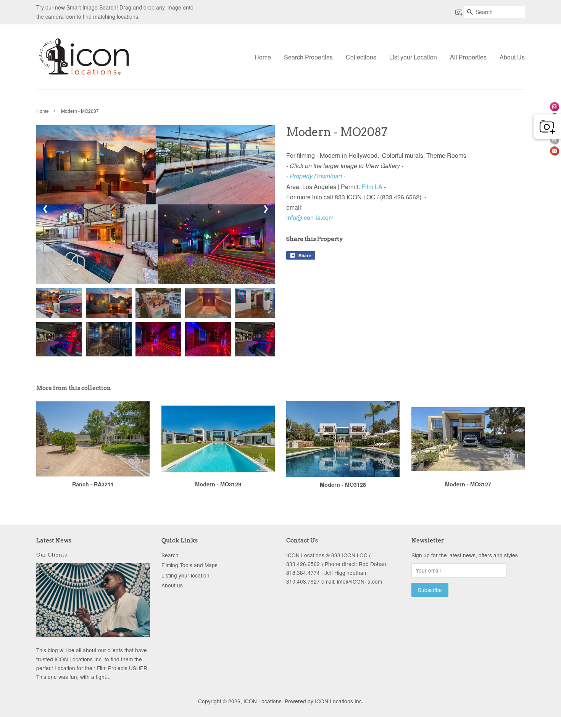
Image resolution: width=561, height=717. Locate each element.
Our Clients (51, 555)
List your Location (413, 57)
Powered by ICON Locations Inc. (324, 701)
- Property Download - (315, 176)
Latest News (53, 540)
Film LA (371, 186)
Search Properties (308, 57)
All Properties (468, 57)
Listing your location (185, 575)
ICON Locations (262, 701)
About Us (512, 57)
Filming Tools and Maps (189, 565)
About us (172, 585)
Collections (361, 57)
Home (263, 57)
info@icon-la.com (310, 217)
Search (170, 555)
